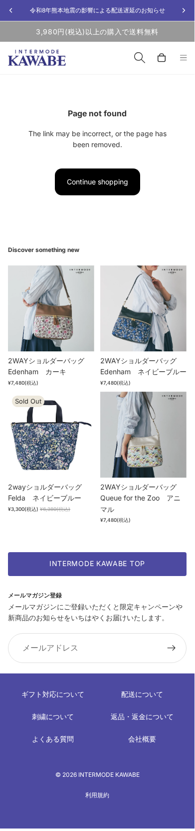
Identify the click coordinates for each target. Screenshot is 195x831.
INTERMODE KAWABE (109, 774)
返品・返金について (142, 716)
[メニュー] (183, 58)
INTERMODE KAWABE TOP (97, 563)
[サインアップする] (171, 648)
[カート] (162, 58)
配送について (142, 694)
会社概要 (142, 739)
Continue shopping (97, 181)
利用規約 (97, 795)
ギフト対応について (52, 694)
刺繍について (53, 716)
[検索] (140, 58)
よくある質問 (53, 739)
